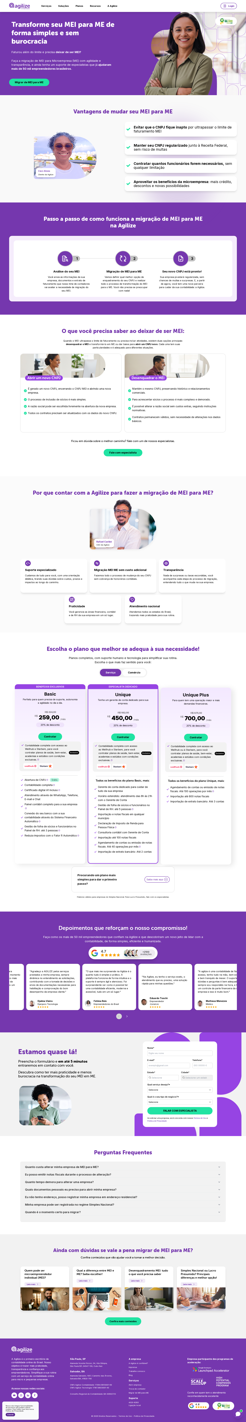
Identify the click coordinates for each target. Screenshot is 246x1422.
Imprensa (133, 1367)
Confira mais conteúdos (123, 1321)
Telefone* (197, 1060)
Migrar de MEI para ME (139, 1393)
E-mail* (151, 1060)
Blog (131, 1375)
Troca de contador (137, 1389)
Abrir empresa (135, 1385)
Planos (79, 6)
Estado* (151, 1072)
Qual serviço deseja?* (158, 1084)
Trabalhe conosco (137, 1371)
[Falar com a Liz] (238, 1414)
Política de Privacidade (157, 1121)
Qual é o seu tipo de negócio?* (163, 1097)
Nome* (150, 1048)
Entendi (10, 1415)
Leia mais (31, 1284)
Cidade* (185, 1072)
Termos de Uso (200, 1118)
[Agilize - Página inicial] (123, 1349)
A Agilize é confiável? (138, 1363)
